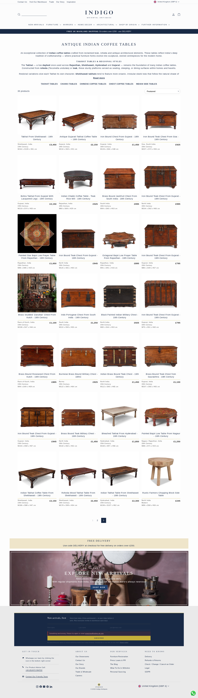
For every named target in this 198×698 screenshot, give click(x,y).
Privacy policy (124, 642)
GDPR (147, 672)
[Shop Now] (99, 578)
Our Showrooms (82, 656)
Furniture (52, 25)
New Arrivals (36, 25)
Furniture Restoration (119, 656)
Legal (147, 668)
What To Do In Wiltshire (120, 668)
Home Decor (85, 25)
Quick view (37, 132)
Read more (99, 78)
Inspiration (71, 2)
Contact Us (22, 2)
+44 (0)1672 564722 (34, 670)
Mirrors (68, 25)
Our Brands (80, 668)
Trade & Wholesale (83, 672)
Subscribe (99, 638)
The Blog (114, 664)
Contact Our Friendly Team (37, 676)
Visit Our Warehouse (38, 2)
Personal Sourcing (118, 672)
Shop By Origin (128, 25)
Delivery (148, 656)
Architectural (106, 25)
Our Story (60, 2)
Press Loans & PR (118, 660)
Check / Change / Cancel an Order (159, 664)
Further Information (155, 25)
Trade (51, 2)
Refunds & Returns (153, 660)
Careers (79, 676)
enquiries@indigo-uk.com (94, 633)
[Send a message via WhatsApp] (193, 693)
